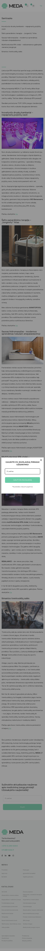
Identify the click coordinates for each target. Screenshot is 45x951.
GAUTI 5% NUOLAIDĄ (22, 480)
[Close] (41, 460)
